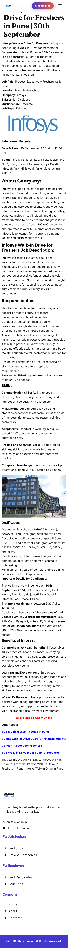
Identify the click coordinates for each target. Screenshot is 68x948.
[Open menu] (58, 5)
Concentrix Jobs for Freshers (22, 745)
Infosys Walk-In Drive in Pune (44, 768)
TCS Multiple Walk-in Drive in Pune (25, 731)
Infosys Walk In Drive (26, 759)
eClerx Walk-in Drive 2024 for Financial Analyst (34, 738)
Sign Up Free (42, 5)
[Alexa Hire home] (9, 6)
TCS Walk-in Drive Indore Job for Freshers (31, 752)
